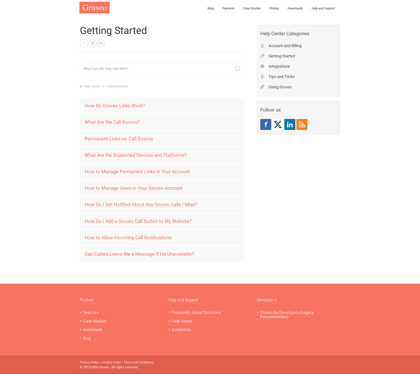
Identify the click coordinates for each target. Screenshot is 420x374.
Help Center (92, 86)
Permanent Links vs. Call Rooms (119, 139)
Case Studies (252, 8)
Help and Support (323, 8)
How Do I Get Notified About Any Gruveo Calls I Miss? (141, 204)
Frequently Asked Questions (196, 312)
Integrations (279, 66)
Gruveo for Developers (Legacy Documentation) (287, 314)
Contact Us (181, 329)
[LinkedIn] (289, 124)
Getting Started (282, 56)
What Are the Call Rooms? (112, 122)
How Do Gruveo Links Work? (115, 105)
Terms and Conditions (138, 362)
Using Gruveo (280, 87)
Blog (211, 8)
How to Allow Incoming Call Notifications (128, 237)
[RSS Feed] (301, 124)
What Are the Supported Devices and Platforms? (135, 155)
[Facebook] (265, 124)
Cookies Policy (111, 362)
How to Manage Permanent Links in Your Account (137, 171)
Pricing (274, 8)
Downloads (295, 8)
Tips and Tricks (282, 76)
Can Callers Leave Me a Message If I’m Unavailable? (139, 254)
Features (228, 8)
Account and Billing (285, 45)
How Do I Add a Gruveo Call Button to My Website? (138, 221)
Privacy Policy (89, 362)
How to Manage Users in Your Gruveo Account (134, 188)
